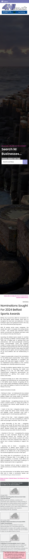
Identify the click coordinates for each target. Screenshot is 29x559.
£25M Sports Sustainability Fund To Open (13, 543)
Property (10, 158)
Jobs (18, 158)
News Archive (4, 478)
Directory (4, 158)
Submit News (13, 478)
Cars (15, 158)
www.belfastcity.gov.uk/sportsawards (11, 475)
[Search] (25, 162)
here (5, 484)
